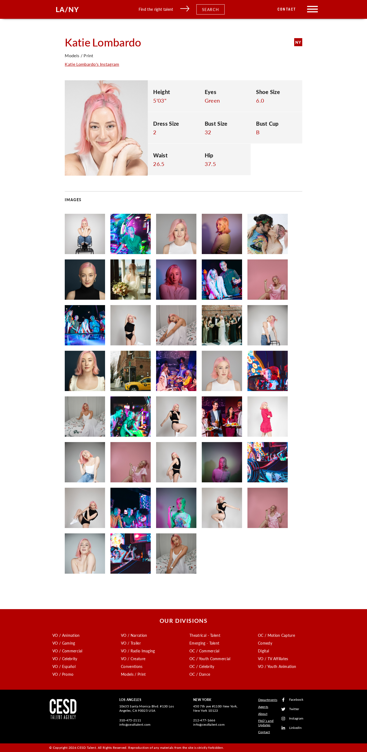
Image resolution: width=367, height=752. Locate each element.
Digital (263, 650)
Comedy (265, 643)
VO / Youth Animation (277, 666)
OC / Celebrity (201, 666)
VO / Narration (134, 635)
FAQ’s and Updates (266, 722)
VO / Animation (66, 635)
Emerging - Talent (204, 643)
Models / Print (133, 674)
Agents (263, 706)
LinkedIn (295, 728)
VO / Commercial (67, 650)
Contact (287, 9)
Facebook (296, 700)
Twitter (294, 709)
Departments (268, 699)
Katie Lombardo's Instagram (92, 64)
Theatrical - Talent (204, 635)
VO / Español (63, 666)
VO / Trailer (131, 643)
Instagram (296, 719)
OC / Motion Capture (276, 635)
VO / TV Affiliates (273, 658)
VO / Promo (62, 674)
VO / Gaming (63, 643)
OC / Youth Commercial (210, 658)
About (263, 713)
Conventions (132, 666)
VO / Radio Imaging (138, 650)
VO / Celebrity (64, 658)
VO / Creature (133, 658)
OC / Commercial (204, 650)
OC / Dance (199, 674)
